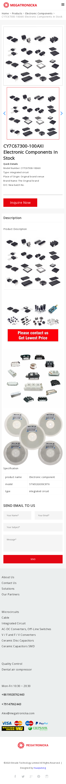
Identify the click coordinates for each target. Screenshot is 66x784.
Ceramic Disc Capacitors (18, 640)
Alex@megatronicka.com (18, 713)
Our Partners (10, 594)
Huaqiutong (40, 767)
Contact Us (9, 583)
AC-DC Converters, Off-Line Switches (26, 629)
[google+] (30, 776)
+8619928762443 (13, 694)
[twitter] (23, 776)
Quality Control (12, 664)
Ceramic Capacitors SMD (18, 646)
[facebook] (15, 776)
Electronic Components (39, 13)
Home (5, 13)
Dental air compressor (17, 669)
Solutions (8, 588)
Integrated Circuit (14, 623)
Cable (5, 617)
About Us (8, 577)
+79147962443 (11, 704)
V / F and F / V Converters (19, 635)
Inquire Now (20, 202)
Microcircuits (10, 612)
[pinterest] (38, 776)
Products (17, 13)
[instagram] (46, 776)
